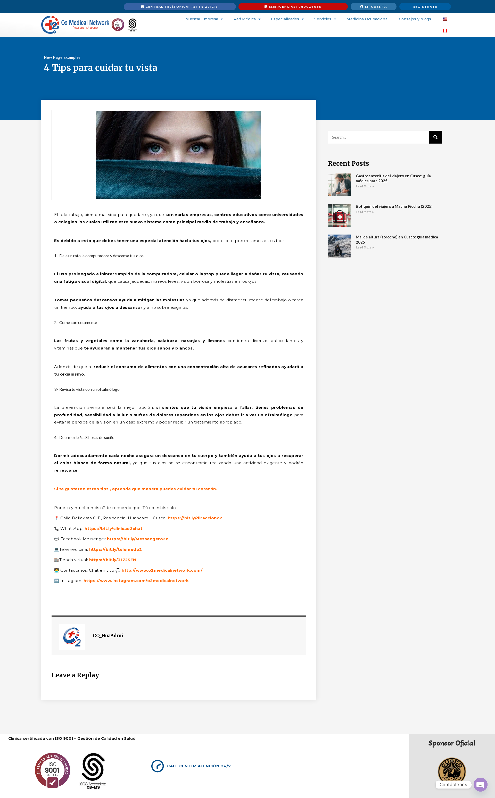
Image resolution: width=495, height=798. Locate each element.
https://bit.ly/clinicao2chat (113, 528)
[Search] (435, 137)
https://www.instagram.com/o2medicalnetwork (135, 580)
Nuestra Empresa (201, 19)
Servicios (322, 19)
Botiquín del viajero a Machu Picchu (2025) (394, 206)
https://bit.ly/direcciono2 (194, 518)
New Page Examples (62, 57)
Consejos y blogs (415, 19)
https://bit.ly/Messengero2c (137, 538)
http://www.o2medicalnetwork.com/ (162, 570)
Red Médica (245, 19)
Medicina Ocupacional (367, 19)
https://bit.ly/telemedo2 (115, 549)
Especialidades (285, 19)
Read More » (365, 186)
